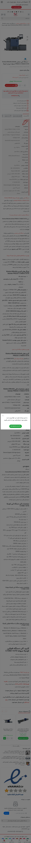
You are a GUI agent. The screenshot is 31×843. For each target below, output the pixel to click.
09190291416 (14, 426)
